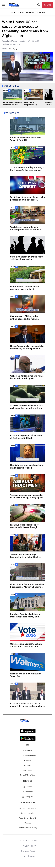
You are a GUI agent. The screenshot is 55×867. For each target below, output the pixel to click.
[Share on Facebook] (10, 49)
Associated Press (9, 41)
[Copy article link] (17, 49)
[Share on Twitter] (14, 49)
